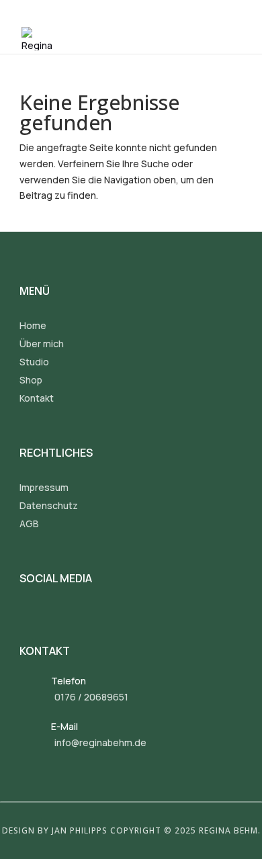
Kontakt (36, 398)
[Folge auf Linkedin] (59, 614)
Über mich (41, 343)
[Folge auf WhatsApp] (117, 614)
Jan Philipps (79, 830)
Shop (30, 379)
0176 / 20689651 (91, 696)
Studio (34, 361)
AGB (29, 523)
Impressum (44, 487)
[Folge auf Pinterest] (88, 614)
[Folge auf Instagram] (30, 614)
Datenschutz (48, 505)
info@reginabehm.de (100, 742)
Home (32, 325)
